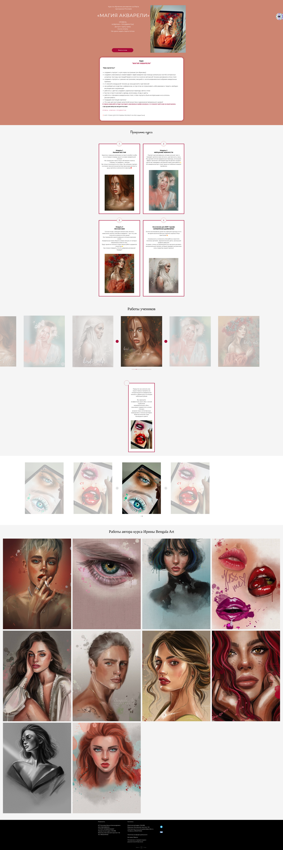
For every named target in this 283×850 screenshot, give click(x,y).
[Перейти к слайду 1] (132, 369)
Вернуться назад (122, 50)
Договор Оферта (132, 837)
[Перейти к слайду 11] (145, 369)
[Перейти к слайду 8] (141, 369)
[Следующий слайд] (165, 341)
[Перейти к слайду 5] (137, 369)
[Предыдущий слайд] (117, 341)
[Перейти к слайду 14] (149, 369)
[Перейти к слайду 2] (133, 369)
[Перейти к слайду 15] (150, 369)
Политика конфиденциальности (137, 834)
